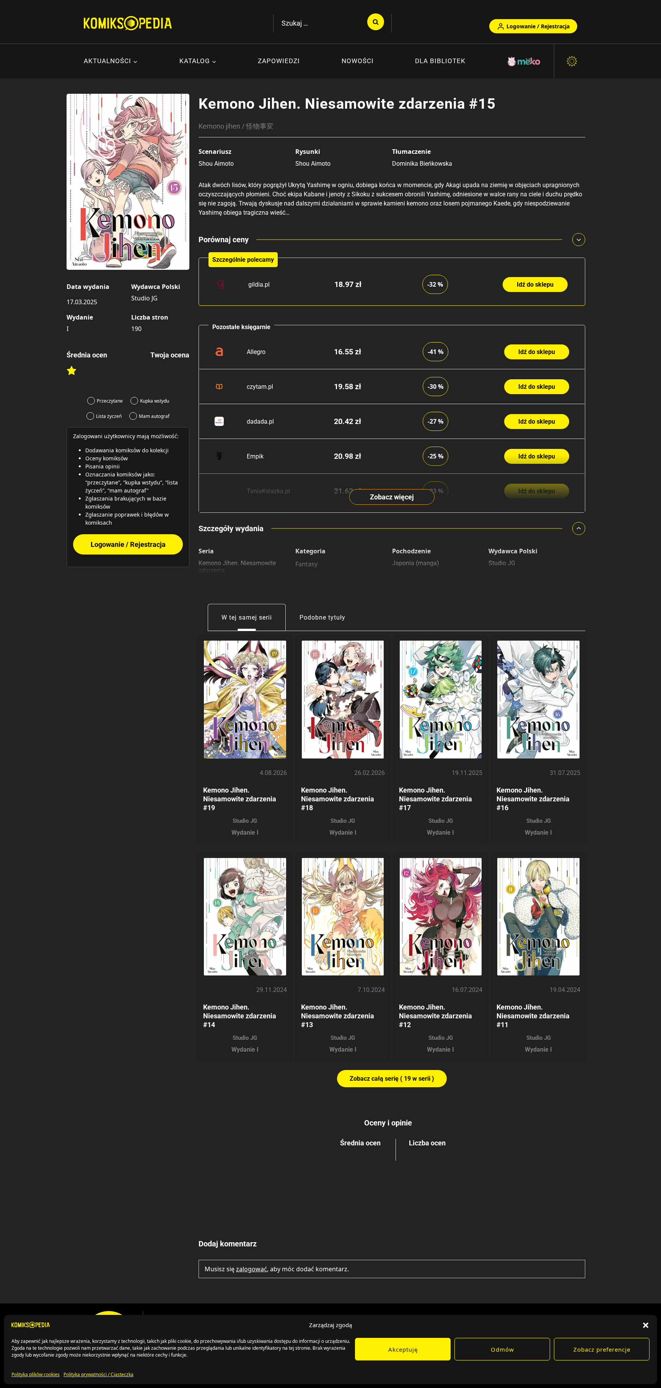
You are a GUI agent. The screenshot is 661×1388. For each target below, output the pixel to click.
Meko (524, 61)
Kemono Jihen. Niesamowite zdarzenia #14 (239, 1016)
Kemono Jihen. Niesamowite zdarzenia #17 (435, 799)
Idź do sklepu (535, 284)
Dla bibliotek (440, 61)
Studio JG (144, 298)
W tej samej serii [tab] (246, 617)
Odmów (502, 1349)
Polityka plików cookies (35, 1374)
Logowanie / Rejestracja (538, 26)
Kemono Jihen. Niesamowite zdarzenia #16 (533, 799)
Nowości (358, 61)
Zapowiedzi (279, 61)
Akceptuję (403, 1349)
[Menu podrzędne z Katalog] (198, 61)
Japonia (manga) (415, 563)
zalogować (251, 1269)
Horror (305, 575)
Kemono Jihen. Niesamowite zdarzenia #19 (239, 799)
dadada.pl (260, 421)
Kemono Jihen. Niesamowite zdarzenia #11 (533, 1016)
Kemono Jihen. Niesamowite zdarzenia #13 (337, 1016)
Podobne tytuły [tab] (322, 617)
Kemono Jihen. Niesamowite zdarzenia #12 (435, 1016)
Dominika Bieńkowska (422, 163)
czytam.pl (260, 386)
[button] (646, 1325)
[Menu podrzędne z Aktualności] (111, 61)
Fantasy (306, 564)
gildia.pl (259, 284)
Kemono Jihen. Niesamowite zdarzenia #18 (337, 799)
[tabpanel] (392, 859)
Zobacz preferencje (601, 1349)
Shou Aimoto (216, 163)
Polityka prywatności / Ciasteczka (98, 1374)
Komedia (308, 586)
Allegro (256, 352)
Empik (255, 456)
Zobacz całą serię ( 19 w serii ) (392, 1078)
